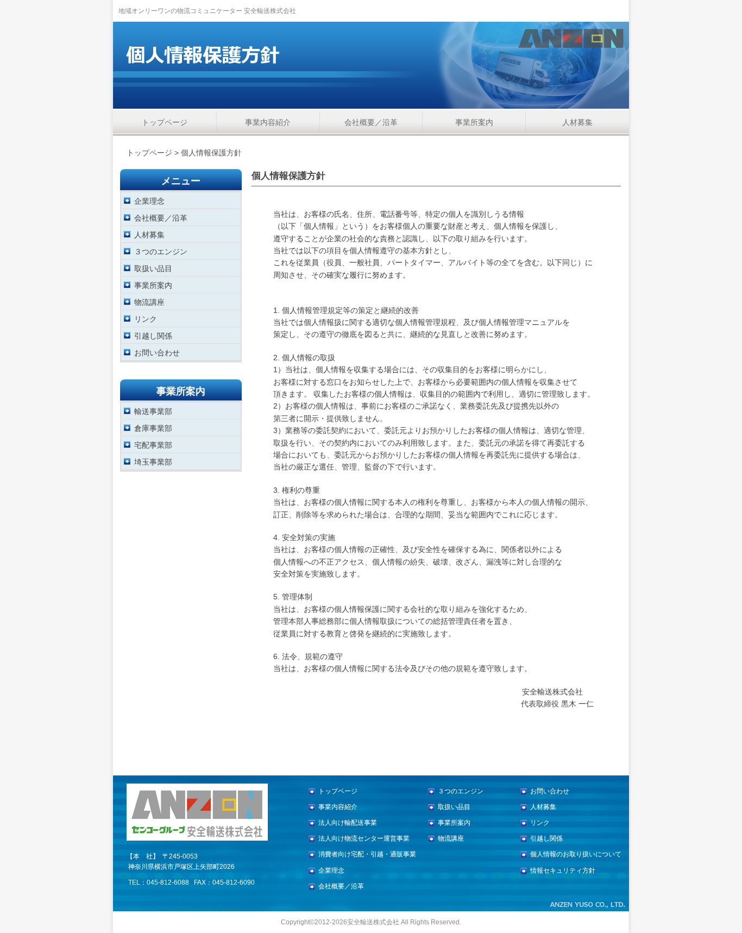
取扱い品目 (153, 268)
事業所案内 (474, 122)
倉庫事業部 (153, 428)
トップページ (164, 122)
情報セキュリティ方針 (562, 870)
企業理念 (149, 201)
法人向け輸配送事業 (347, 822)
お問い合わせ (157, 352)
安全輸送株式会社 (373, 922)
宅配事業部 (153, 445)
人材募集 (577, 122)
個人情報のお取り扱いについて (575, 854)
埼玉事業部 (153, 461)
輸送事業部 (153, 411)
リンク (145, 319)
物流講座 (149, 302)
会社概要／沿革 (371, 122)
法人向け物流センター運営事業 (364, 838)
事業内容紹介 (268, 122)
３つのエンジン (160, 251)
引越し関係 (153, 335)
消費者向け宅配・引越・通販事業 (367, 854)
